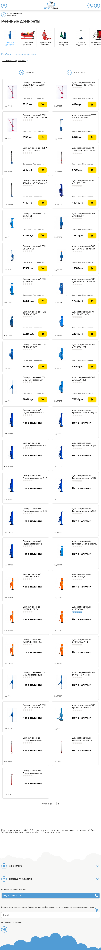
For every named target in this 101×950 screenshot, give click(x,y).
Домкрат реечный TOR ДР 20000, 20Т (83, 345)
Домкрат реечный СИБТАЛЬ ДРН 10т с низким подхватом (32, 642)
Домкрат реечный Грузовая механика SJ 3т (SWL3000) (84, 412)
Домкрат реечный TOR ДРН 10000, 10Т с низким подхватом (83, 314)
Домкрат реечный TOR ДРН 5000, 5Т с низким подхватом (83, 281)
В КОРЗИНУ (43, 103)
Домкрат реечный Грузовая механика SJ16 (35, 477)
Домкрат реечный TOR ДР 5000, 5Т (34, 247)
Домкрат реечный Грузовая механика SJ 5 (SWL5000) (34, 445)
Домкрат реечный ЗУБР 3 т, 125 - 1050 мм (35, 149)
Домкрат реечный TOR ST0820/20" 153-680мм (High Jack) (34, 85)
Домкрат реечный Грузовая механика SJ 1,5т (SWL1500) (33, 412)
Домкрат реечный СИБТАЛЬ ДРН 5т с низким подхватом (82, 609)
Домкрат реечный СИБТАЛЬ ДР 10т (81, 641)
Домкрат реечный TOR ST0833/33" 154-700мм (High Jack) (83, 85)
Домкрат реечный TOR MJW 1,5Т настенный (34, 706)
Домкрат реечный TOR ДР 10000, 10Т (34, 313)
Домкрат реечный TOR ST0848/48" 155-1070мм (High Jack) (35, 118)
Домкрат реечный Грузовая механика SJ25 (35, 509)
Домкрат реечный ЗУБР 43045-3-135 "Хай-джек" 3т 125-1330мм (35, 183)
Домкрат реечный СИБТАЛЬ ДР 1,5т (32, 575)
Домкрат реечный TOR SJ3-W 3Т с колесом (83, 706)
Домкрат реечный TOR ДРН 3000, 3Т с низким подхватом (83, 249)
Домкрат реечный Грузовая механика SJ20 (84, 477)
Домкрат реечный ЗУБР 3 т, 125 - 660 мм (84, 116)
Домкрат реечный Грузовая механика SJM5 (84, 542)
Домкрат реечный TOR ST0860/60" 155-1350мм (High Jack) (84, 150)
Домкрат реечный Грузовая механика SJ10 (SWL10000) (84, 445)
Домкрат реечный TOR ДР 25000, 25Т (83, 378)
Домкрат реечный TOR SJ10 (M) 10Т (34, 280)
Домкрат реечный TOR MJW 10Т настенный (34, 378)
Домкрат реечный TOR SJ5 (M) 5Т (34, 214)
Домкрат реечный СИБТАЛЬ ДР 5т (32, 608)
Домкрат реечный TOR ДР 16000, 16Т (34, 345)
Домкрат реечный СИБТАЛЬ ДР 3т (81, 575)
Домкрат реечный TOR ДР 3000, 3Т (83, 214)
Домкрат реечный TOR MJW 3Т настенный (34, 673)
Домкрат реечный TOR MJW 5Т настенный (83, 673)
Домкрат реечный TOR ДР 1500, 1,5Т (83, 182)
